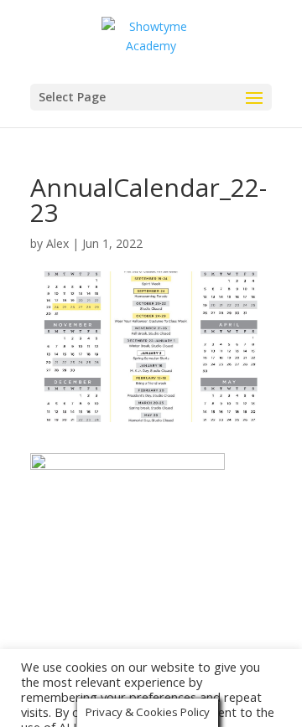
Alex (57, 243)
